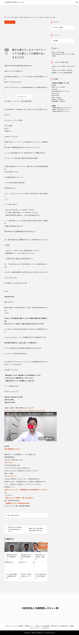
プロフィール (8, 626)
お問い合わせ (46, 628)
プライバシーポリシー (35, 628)
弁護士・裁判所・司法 (9, 22)
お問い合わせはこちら (10, 476)
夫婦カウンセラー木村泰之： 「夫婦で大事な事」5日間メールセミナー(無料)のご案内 (62, 54)
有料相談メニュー (29, 626)
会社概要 (71, 626)
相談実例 (21, 626)
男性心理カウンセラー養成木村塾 (59, 626)
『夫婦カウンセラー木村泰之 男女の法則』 (62, 70)
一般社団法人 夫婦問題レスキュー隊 (39, 608)
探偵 (18, 515)
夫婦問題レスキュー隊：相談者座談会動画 (61, 72)
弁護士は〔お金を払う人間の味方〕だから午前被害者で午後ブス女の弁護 (24, 410)
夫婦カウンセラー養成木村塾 (42, 626)
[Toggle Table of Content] (33, 96)
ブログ (15, 626)
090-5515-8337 (8, 462)
